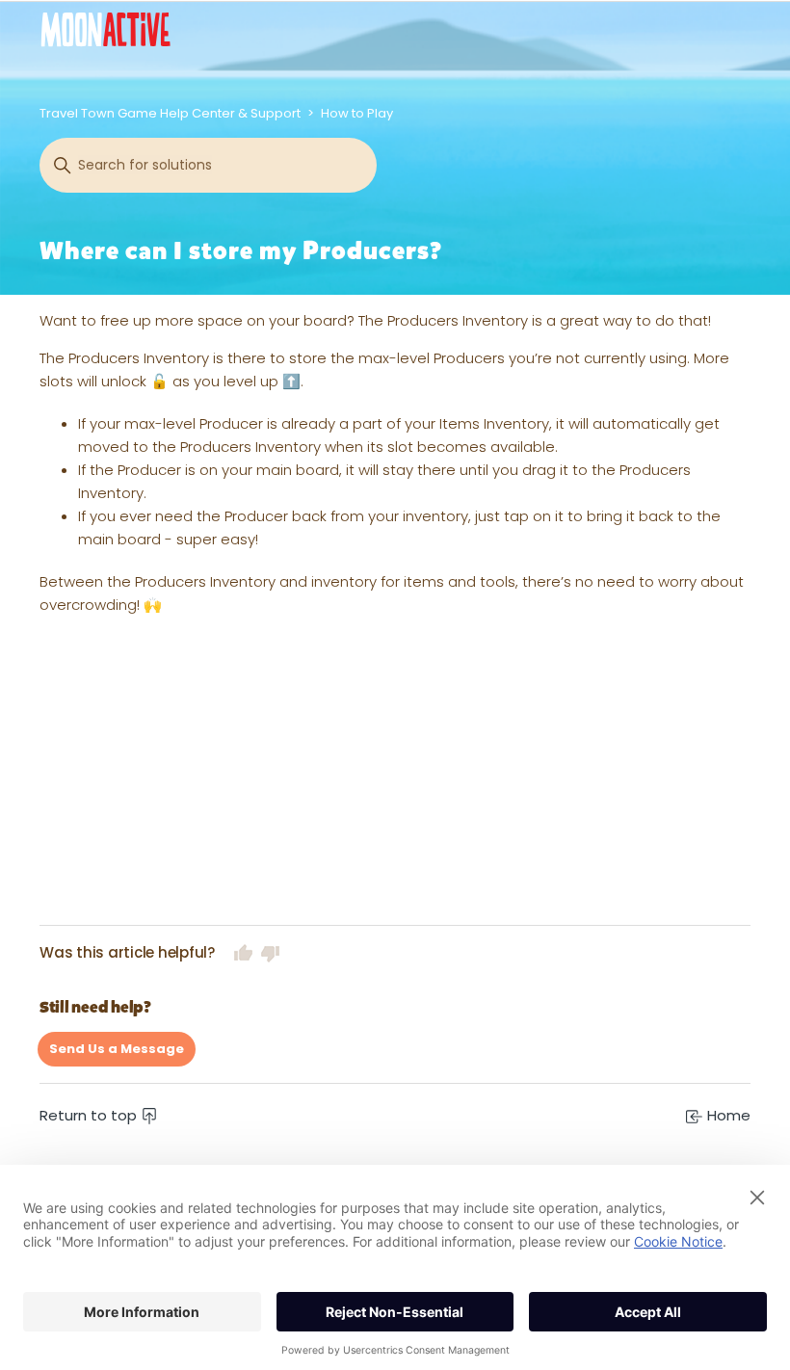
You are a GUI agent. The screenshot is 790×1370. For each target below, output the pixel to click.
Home (726, 1115)
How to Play (357, 113)
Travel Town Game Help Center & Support (170, 113)
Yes (243, 953)
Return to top (90, 1115)
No (270, 953)
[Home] (105, 29)
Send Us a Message (116, 1049)
